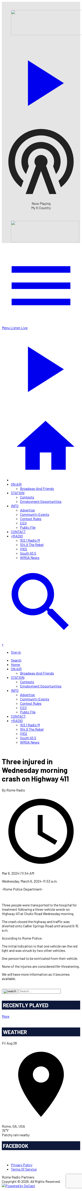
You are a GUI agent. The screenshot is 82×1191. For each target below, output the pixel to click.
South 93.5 (28, 553)
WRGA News (29, 557)
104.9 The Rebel (32, 544)
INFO (14, 506)
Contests (27, 497)
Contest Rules (30, 518)
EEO (23, 523)
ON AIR (16, 484)
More (5, 1016)
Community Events (34, 514)
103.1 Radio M (30, 540)
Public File (28, 527)
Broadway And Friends (37, 488)
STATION (17, 493)
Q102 (23, 549)
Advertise (27, 510)
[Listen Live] (41, 80)
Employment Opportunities (41, 501)
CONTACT (18, 531)
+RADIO (17, 536)
